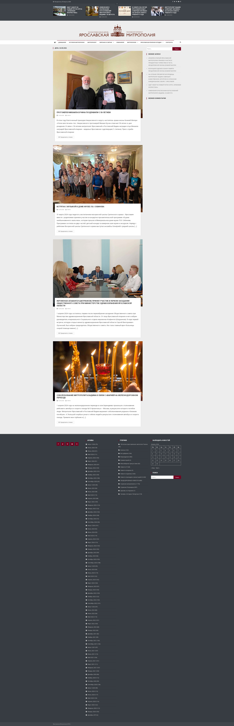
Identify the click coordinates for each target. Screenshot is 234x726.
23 (157, 460)
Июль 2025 (91, 488)
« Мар (153, 468)
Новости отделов (125, 474)
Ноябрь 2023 (92, 556)
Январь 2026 (92, 468)
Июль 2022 (91, 610)
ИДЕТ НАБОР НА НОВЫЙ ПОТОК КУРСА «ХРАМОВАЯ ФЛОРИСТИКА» (74, 10)
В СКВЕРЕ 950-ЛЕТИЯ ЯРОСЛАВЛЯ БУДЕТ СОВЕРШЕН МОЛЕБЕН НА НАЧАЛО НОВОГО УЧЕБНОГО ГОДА (139, 10)
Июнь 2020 (91, 695)
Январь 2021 (92, 671)
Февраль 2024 (92, 546)
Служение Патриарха (127, 487)
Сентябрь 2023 (92, 563)
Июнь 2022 (91, 613)
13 (174, 454)
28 (178, 460)
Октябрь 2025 (92, 478)
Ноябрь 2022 (92, 596)
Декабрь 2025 (92, 471)
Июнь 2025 (91, 492)
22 (152, 460)
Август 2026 (91, 444)
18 (165, 457)
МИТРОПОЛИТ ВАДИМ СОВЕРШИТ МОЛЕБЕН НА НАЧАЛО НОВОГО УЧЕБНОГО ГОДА (173, 10)
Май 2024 (91, 535)
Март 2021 (91, 664)
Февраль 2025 (92, 505)
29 (152, 464)
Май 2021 (91, 657)
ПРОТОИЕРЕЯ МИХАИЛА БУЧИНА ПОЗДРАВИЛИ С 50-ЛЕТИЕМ (84, 112)
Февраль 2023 (92, 586)
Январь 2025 (92, 508)
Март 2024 (91, 542)
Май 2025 (91, 495)
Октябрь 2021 (92, 640)
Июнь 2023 (91, 573)
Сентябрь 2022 (92, 603)
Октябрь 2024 (92, 519)
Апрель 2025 (92, 498)
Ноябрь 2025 (92, 475)
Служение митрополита (127, 484)
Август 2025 (91, 485)
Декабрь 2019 (92, 715)
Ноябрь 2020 (92, 678)
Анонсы (122, 450)
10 (161, 454)
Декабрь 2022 (92, 593)
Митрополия (131, 42)
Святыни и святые (105, 42)
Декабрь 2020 (92, 674)
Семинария (120, 42)
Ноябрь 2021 (92, 637)
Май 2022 (91, 617)
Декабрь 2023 (92, 552)
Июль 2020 (91, 691)
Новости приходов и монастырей (130, 477)
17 (161, 457)
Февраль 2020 (92, 708)
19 (170, 457)
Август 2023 (91, 566)
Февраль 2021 (92, 667)
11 (165, 454)
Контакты (169, 42)
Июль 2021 (91, 651)
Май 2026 (91, 454)
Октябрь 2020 (92, 681)
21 (178, 457)
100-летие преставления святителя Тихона (134, 444)
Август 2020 (91, 688)
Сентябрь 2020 (92, 684)
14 (178, 454)
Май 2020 (91, 698)
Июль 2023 (91, 569)
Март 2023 (91, 583)
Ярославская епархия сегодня (151, 42)
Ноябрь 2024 (92, 515)
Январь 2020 (92, 711)
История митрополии (76, 42)
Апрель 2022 (92, 620)
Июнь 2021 (91, 654)
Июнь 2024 (91, 532)
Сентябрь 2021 (92, 644)
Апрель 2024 (92, 539)
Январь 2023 (92, 590)
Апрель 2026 (92, 458)
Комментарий (124, 460)
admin (69, 115)
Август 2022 (91, 607)
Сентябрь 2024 (92, 522)
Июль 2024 (91, 529)
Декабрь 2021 (92, 634)
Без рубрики (124, 453)
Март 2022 (91, 623)
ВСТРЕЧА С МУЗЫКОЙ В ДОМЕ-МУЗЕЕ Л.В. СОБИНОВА (80, 207)
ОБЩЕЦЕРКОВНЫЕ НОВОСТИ (129, 480)
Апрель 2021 (92, 661)
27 (174, 460)
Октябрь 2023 (92, 559)
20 (174, 457)
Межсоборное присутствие (128, 463)
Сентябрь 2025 (92, 481)
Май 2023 (91, 576)
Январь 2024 (92, 549)
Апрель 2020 (92, 701)
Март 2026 (91, 461)
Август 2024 (91, 525)
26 (170, 460)
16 (157, 457)
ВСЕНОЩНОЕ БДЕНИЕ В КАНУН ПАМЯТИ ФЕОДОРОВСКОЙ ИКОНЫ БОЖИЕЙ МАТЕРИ (162, 70)
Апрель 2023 (92, 579)
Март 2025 (91, 502)
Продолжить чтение (66, 137)
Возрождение (124, 457)
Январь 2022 (92, 630)
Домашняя (62, 42)
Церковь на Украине (126, 490)
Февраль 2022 (92, 627)
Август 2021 (91, 647)
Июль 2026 (91, 448)
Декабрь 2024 (92, 512)
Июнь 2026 (91, 451)
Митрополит (91, 42)
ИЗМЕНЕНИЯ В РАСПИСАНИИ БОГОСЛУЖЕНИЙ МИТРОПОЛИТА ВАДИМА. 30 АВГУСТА (107, 10)
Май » (158, 468)
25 (165, 460)
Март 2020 (91, 705)
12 (170, 454)
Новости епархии (125, 470)
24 (161, 460)
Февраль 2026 (92, 464)
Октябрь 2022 (92, 600)
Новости (123, 467)
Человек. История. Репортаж (129, 494)
